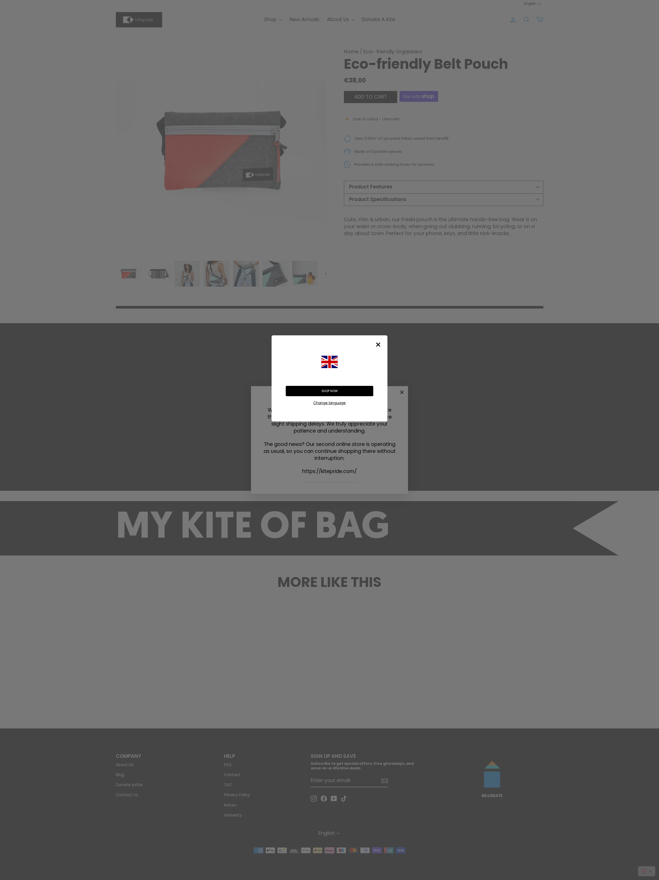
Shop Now (330, 391)
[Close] (378, 344)
